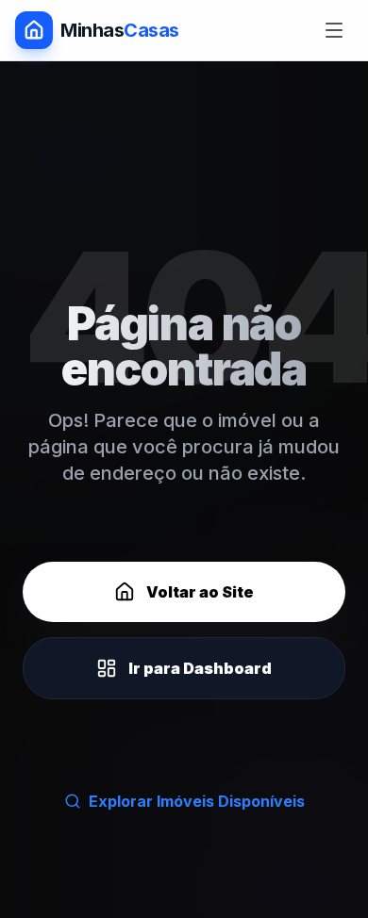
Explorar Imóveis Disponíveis (197, 801)
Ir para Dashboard (200, 668)
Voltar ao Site (200, 591)
